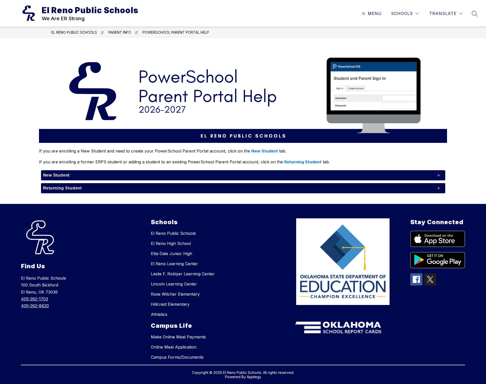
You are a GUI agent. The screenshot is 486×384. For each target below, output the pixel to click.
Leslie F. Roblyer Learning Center (183, 273)
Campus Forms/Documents (177, 357)
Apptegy (254, 377)
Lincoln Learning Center (174, 283)
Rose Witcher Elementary (175, 294)
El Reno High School (171, 243)
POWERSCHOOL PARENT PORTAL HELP (176, 32)
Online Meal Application (173, 347)
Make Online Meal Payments (178, 336)
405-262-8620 (35, 305)
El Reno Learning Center (174, 263)
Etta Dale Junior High (171, 253)
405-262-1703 (34, 298)
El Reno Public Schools (74, 32)
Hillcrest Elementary (170, 304)
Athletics (159, 314)
